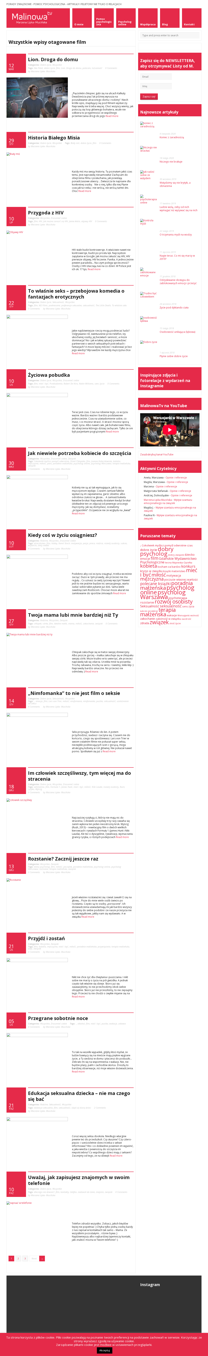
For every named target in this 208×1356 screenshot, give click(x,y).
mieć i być (43, 383)
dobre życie (49, 68)
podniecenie (54, 305)
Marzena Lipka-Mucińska (158, 500)
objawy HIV (86, 221)
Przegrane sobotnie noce (58, 1018)
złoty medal (43, 545)
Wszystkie (57, 64)
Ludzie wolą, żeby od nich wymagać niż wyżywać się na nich (178, 208)
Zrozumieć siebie (59, 217)
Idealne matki (60, 623)
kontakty (65, 1191)
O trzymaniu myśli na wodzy (176, 234)
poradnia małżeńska (62, 463)
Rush (122, 786)
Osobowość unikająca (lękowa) (177, 332)
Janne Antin (74, 221)
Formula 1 (55, 786)
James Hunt (66, 786)
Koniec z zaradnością (172, 137)
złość (172, 623)
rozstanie (43, 868)
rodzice (99, 543)
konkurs (188, 566)
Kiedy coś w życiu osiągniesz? (62, 535)
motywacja (76, 543)
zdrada (144, 623)
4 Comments (34, 548)
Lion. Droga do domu (53, 59)
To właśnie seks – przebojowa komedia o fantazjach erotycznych (76, 294)
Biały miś (75, 142)
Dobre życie (45, 64)
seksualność (88, 305)
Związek (72, 458)
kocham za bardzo (169, 566)
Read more (112, 116)
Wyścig (38, 789)
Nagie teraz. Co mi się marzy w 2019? (177, 257)
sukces (124, 543)
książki (167, 571)
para (49, 463)
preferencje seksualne (71, 305)
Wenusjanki (184, 615)
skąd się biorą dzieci (81, 1107)
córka (45, 623)
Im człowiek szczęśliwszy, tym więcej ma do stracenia (79, 776)
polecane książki (155, 583)
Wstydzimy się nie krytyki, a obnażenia (175, 184)
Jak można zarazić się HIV (55, 221)
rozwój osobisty (111, 543)
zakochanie (88, 623)
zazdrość (186, 619)
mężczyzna (33, 463)
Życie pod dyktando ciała (174, 307)
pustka (99, 701)
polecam (86, 68)
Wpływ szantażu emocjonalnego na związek (168, 501)
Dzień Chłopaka (77, 461)
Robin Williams (86, 383)
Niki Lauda (97, 786)
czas (190, 545)
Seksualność (58, 302)
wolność (194, 615)
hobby (54, 543)
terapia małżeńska (121, 463)
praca (92, 543)
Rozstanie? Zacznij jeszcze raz (63, 858)
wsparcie (32, 545)
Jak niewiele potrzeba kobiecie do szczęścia (79, 453)
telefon (73, 1191)
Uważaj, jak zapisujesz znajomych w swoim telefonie (79, 1180)
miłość (43, 463)
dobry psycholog (42, 866)
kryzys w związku (151, 571)
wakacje (113, 1023)
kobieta (116, 461)
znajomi (100, 1191)
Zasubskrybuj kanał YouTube (156, 454)
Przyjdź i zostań (46, 938)
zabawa (122, 1023)
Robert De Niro (71, 383)
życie (178, 623)
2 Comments (34, 468)
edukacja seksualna (43, 1107)
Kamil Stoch (64, 543)
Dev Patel (38, 68)
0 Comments (111, 68)
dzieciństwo (39, 543)
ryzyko (31, 789)
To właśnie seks (119, 305)
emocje (39, 701)
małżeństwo (178, 571)
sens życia (99, 383)
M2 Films (43, 305)
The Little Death (103, 305)
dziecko (190, 555)
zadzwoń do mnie (86, 1191)
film (58, 68)
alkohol (81, 1023)
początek (67, 866)
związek (32, 465)
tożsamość (97, 68)
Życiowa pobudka (49, 375)
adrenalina (39, 786)
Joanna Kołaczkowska (101, 461)
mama (71, 623)
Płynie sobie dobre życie (174, 356)
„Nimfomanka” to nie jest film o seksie (74, 693)
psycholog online (82, 463)
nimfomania (76, 701)
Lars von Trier (55, 701)
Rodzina (44, 540)
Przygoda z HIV (46, 212)
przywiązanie (104, 946)
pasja (85, 543)
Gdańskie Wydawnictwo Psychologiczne (168, 560)
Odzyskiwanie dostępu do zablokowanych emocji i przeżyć (178, 281)
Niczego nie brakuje (171, 161)
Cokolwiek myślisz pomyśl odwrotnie (51, 461)
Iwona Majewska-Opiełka (178, 562)
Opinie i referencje (176, 477)
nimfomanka (89, 701)
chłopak (37, 623)
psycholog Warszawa (101, 463)
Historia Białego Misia (54, 137)
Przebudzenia (56, 383)
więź (30, 948)
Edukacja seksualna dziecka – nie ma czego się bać (79, 1096)
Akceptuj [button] (104, 1350)
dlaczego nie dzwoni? (44, 1191)
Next (34, 1258)
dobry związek (176, 554)
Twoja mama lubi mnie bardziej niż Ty (73, 615)
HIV (40, 221)
